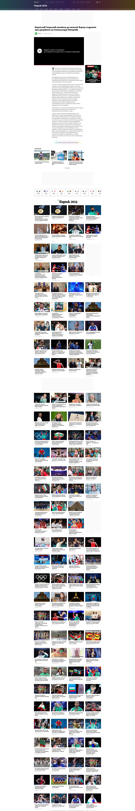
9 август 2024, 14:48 (55, 771)
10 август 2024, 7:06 (38, 699)
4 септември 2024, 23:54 (90, 297)
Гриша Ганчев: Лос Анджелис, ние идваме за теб (92, 443)
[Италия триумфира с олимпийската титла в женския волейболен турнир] (93, 559)
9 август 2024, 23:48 (89, 699)
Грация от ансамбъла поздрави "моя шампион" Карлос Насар (41, 643)
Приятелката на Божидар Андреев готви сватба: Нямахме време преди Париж (75, 661)
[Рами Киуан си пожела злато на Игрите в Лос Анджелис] (42, 471)
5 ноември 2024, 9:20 (72, 239)
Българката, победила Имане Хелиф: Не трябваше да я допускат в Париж (59, 660)
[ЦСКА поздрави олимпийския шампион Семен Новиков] (93, 798)
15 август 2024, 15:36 (72, 426)
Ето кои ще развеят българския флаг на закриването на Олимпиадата (74, 623)
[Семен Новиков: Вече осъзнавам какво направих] (76, 267)
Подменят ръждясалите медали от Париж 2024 (58, 217)
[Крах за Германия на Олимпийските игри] (59, 523)
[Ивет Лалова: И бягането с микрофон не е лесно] (76, 326)
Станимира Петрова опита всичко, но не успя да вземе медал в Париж (76, 163)
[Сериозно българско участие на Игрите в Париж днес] (42, 689)
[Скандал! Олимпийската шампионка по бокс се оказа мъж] (76, 229)
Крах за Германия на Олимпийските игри (57, 530)
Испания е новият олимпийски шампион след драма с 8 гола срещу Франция (75, 732)
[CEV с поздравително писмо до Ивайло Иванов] (93, 326)
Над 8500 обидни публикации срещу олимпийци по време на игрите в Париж (40, 371)
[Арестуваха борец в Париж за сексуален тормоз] (42, 762)
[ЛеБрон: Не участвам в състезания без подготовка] (76, 307)
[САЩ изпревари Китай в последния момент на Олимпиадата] (42, 506)
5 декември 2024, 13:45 (73, 221)
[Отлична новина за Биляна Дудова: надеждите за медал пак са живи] (93, 706)
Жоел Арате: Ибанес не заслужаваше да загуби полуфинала (92, 460)
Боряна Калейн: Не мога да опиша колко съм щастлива (42, 731)
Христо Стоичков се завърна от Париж (91, 478)
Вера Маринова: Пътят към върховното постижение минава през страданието (76, 443)
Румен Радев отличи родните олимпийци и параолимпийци (74, 256)
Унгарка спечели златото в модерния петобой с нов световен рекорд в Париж (42, 586)
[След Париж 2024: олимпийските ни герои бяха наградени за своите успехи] (42, 287)
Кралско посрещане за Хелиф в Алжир (74, 370)
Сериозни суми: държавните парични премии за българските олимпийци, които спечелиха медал (92, 751)
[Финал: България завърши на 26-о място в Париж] (59, 506)
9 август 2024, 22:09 (55, 715)
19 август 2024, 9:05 (55, 372)
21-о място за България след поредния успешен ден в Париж (76, 679)
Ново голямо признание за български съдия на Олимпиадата (75, 806)
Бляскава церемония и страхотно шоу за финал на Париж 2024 (58, 479)
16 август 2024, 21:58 (38, 408)
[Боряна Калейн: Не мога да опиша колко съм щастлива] (42, 724)
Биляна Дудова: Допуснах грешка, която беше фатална (75, 770)
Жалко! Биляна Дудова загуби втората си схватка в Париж (40, 787)
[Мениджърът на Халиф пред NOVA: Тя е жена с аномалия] (93, 229)
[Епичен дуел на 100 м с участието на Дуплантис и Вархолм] (76, 287)
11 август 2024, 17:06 (89, 552)
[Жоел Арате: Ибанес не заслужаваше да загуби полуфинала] (93, 453)
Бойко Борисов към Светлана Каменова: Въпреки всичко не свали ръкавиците (92, 788)
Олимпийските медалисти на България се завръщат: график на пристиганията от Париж (92, 605)
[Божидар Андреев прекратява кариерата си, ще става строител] (93, 210)
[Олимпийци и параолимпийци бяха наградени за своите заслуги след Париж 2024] (42, 267)
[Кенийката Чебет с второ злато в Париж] (76, 635)
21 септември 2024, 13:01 (90, 239)
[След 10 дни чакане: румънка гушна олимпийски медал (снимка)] (42, 398)
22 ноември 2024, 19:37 (90, 220)
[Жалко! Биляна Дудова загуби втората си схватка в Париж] (42, 780)
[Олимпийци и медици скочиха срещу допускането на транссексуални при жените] (59, 267)
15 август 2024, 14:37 (89, 426)
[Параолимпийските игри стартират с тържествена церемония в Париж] (93, 307)
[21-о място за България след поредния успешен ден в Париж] (76, 671)
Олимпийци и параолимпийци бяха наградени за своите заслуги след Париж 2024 (41, 275)
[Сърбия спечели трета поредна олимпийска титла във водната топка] (42, 559)
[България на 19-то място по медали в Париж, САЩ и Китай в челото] (76, 689)
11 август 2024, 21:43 (55, 497)
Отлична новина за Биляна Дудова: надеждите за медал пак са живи (92, 714)
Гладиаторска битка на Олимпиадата (58, 787)
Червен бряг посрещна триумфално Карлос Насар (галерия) (41, 333)
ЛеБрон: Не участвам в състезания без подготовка (75, 315)
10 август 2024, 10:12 (55, 645)
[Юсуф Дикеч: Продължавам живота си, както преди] (93, 616)
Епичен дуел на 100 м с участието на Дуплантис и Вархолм (76, 295)
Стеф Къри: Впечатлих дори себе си (75, 549)
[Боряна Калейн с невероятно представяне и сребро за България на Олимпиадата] (76, 742)
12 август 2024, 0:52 (72, 481)
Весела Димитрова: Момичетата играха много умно (76, 787)
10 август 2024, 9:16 (72, 664)
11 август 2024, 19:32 (55, 515)
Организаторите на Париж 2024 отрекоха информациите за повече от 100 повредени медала (42, 218)
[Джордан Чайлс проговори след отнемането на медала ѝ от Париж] (42, 416)
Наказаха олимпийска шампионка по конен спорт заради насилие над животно (76, 218)
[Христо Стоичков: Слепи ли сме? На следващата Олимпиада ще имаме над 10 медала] (59, 398)
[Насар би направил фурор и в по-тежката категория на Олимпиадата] (42, 435)
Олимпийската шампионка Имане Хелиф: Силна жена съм (41, 660)
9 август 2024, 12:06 (55, 807)
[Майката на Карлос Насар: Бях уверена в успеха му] (59, 671)
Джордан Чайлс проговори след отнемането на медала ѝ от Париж (41, 424)
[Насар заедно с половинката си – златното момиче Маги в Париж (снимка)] (76, 523)
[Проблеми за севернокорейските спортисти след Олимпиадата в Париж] (59, 307)
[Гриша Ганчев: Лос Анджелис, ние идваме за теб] (93, 435)
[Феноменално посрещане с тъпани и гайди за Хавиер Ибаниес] (76, 471)
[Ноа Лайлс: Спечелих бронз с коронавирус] (59, 762)
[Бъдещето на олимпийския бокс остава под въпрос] (59, 616)
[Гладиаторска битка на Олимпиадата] (59, 780)
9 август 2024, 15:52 (55, 752)
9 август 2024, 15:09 (38, 771)
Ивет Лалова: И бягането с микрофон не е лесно (76, 333)
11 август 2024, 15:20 (38, 588)
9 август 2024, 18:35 (72, 735)
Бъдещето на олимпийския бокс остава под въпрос (58, 622)
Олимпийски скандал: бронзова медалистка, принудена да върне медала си (76, 605)
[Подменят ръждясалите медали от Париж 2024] (59, 210)
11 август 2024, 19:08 (38, 533)
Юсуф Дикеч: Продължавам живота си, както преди (93, 622)
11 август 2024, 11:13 (55, 624)
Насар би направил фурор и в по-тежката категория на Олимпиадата (41, 443)
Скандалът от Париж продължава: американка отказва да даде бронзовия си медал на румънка (76, 352)
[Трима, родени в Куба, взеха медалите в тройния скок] (93, 635)
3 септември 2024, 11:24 (56, 318)
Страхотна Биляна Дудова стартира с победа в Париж (42, 806)
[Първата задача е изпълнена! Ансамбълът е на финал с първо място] (93, 762)
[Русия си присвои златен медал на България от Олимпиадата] (59, 435)
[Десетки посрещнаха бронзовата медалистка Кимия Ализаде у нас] (93, 416)
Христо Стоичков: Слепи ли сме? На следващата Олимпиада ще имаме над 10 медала (59, 406)
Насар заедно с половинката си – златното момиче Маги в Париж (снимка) (75, 531)
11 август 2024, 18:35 (72, 535)
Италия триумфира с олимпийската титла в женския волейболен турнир (92, 567)
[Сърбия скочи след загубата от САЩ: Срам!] (59, 798)
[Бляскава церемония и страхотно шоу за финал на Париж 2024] (59, 471)
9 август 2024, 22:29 (38, 716)
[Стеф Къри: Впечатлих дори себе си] (76, 542)
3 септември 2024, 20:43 (39, 316)
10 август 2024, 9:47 (38, 663)
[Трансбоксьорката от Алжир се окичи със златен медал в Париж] (59, 689)
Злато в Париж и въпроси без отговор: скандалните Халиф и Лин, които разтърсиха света (59, 586)
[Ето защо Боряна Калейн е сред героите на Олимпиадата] (93, 689)
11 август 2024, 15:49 (89, 571)
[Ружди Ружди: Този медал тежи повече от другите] (42, 307)
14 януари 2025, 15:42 (55, 219)
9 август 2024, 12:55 (38, 808)
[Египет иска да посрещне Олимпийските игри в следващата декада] (76, 506)
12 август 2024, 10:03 (55, 445)
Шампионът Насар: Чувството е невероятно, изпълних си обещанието (59, 731)
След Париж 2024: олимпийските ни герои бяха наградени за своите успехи (41, 295)
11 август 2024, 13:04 (72, 608)
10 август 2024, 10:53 (89, 624)
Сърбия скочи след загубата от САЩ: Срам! (58, 805)
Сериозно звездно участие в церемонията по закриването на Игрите (59, 750)
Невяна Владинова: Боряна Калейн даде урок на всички (59, 495)
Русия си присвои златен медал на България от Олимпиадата (58, 443)
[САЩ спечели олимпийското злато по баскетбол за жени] (42, 523)
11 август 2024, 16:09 (72, 568)
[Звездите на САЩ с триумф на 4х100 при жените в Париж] (59, 635)
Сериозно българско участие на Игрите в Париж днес (42, 696)
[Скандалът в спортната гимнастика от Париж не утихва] (76, 416)
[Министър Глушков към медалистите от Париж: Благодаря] (93, 653)
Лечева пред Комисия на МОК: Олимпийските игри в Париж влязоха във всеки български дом (42, 237)
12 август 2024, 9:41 (72, 445)
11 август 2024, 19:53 (38, 516)
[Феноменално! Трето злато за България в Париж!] (76, 706)
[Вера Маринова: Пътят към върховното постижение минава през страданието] (76, 435)
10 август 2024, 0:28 (72, 699)
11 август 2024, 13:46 (38, 607)
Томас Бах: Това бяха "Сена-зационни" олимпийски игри (59, 459)
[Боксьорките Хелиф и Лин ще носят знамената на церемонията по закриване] (93, 542)
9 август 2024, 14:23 (72, 772)
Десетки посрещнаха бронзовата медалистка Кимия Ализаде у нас (92, 424)
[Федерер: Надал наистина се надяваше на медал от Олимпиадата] (93, 287)
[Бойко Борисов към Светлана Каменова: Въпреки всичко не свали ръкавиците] (93, 780)
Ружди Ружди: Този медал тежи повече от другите (41, 314)
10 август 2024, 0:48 (55, 699)
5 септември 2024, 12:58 (73, 297)
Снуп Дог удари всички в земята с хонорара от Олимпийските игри (41, 352)
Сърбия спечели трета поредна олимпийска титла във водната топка (42, 567)
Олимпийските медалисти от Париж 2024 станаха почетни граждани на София (41, 256)
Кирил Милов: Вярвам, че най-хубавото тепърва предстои (58, 567)
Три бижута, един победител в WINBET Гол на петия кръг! (93, 80)
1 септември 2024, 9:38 (73, 317)
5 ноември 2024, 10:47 (38, 240)
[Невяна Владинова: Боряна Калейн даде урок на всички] (59, 489)
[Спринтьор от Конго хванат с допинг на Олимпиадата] (42, 597)
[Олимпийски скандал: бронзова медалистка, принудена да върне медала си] (76, 597)
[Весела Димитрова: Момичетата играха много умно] (76, 780)
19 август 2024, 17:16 (89, 354)
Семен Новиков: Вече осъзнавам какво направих (76, 274)
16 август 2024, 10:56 (38, 426)
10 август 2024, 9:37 (55, 663)
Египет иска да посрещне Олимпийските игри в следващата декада (75, 514)
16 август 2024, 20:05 (55, 409)
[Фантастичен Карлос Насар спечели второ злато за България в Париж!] (93, 724)
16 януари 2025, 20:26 (38, 221)
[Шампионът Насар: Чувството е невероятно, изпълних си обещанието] (59, 724)
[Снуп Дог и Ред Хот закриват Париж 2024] (76, 559)
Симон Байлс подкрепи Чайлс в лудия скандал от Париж (75, 496)
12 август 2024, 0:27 (89, 480)
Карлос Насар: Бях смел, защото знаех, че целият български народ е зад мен (41, 679)
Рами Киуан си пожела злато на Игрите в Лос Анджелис (40, 479)
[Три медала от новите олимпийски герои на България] (93, 671)
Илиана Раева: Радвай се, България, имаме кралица (58, 713)
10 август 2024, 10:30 (38, 645)
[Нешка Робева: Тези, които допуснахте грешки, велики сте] (76, 578)
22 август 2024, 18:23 (38, 354)
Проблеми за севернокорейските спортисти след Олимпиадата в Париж (57, 315)
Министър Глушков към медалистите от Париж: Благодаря (92, 660)
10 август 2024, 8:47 (55, 680)
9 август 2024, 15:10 (89, 755)
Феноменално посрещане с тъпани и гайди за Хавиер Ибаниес (75, 479)
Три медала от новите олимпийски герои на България (92, 679)
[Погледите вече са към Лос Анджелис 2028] (42, 542)
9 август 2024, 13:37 (55, 788)
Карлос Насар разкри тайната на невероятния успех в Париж (41, 460)
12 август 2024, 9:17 (89, 445)
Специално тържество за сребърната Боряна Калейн (93, 405)
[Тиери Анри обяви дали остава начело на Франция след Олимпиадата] (93, 344)
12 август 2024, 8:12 (55, 461)
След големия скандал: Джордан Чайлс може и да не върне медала (58, 550)
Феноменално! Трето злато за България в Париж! (76, 713)
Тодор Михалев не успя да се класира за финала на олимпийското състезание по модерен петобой (42, 750)
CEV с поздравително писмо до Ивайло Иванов (93, 333)
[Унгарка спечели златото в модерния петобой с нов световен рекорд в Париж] (42, 578)
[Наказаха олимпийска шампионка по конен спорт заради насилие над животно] (76, 210)
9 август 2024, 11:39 (72, 808)
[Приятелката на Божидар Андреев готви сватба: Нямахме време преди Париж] (76, 653)
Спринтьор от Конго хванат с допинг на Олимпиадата (40, 604)
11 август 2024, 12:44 (89, 608)
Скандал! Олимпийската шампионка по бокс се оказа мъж (76, 236)
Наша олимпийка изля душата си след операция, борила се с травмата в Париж (58, 352)
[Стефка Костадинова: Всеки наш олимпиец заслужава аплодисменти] (93, 489)
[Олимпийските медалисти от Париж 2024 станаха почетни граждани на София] (42, 249)
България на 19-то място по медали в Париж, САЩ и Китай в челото (76, 696)
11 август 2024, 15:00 (55, 589)
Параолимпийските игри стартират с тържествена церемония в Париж (93, 315)
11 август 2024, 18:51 (55, 532)
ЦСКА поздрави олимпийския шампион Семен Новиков (91, 806)
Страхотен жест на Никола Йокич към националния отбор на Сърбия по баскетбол (57, 334)
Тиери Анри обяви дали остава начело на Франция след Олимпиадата (93, 352)
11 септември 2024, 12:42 (39, 298)
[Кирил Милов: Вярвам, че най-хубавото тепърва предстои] (59, 559)
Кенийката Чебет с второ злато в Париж (76, 642)
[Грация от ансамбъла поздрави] (42, 635)
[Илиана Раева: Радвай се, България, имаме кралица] (59, 706)
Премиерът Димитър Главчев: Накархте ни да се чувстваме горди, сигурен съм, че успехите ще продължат (59, 296)
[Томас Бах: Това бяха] (59, 453)
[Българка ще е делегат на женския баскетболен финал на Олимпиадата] (59, 597)
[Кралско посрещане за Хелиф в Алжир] (76, 363)
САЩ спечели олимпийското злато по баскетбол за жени (41, 531)
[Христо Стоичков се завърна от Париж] (93, 471)
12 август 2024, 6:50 (72, 464)
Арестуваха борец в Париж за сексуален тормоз (42, 769)
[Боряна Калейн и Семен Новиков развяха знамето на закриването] (42, 489)
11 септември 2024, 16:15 (73, 276)
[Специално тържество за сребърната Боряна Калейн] (93, 398)
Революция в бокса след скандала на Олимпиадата (58, 370)
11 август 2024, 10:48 (72, 627)
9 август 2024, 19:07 (55, 734)
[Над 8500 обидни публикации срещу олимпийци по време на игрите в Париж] (42, 363)
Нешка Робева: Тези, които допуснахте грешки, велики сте (76, 586)
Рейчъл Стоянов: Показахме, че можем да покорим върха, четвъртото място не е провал (41, 624)
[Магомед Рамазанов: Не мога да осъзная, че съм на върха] (42, 706)
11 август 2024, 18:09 (38, 551)
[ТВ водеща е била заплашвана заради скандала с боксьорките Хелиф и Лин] (59, 416)
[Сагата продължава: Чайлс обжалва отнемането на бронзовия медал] (59, 249)
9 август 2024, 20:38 (89, 716)
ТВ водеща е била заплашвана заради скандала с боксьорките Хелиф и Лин (58, 424)
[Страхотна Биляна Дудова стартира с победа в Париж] (42, 798)
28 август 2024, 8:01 (89, 318)
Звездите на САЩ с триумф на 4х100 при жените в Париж (59, 643)
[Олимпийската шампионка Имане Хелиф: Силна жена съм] (42, 653)
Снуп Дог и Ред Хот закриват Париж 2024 (74, 566)
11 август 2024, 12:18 (38, 628)
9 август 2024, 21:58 (72, 715)
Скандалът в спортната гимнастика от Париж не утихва (75, 424)
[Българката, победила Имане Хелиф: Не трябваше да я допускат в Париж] (59, 653)
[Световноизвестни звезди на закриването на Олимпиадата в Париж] (93, 578)
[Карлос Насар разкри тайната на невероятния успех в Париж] (42, 453)
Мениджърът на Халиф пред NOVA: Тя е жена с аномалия (92, 236)
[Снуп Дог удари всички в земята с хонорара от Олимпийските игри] (42, 344)
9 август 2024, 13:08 (89, 791)
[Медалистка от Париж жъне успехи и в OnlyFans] (76, 398)
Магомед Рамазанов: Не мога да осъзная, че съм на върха (41, 714)
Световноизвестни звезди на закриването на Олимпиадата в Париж (93, 586)
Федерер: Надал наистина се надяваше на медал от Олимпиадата (92, 295)
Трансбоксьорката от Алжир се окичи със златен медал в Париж (58, 696)
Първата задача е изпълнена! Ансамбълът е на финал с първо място (92, 770)
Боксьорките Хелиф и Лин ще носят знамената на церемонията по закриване (93, 550)
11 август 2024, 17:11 (72, 551)
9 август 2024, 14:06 (89, 772)
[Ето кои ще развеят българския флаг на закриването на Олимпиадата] (76, 616)
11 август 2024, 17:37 (55, 552)
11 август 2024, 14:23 (72, 588)
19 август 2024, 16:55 (38, 374)
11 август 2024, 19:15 (72, 516)
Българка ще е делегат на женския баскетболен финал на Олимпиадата (58, 604)
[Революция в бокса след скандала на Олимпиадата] (59, 363)
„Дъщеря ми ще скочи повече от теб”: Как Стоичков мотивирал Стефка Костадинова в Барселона (92, 372)
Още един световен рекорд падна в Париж (42, 162)
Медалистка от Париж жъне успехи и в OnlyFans (75, 405)
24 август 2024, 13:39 (55, 337)
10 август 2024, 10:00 (89, 644)
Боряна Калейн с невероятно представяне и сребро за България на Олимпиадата (76, 750)
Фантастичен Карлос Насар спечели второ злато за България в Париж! (93, 731)
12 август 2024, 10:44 (38, 445)
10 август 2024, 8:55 (89, 663)
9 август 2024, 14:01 (38, 790)
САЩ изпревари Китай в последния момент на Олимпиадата (41, 514)
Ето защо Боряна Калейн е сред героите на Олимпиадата (92, 696)
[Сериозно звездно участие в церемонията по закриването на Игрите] (59, 742)
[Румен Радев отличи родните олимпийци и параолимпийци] (76, 249)
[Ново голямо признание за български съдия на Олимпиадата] (76, 798)
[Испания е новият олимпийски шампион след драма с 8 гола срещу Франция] (76, 724)
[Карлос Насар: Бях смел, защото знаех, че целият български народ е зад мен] (42, 671)
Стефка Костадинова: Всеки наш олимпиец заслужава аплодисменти (92, 496)
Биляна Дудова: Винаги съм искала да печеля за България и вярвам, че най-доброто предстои (76, 460)
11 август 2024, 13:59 (89, 588)
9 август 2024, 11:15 (89, 808)
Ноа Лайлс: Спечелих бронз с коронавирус (58, 769)
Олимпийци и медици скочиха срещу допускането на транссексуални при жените (57, 276)
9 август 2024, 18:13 (89, 734)
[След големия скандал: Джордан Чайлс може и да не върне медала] (59, 542)
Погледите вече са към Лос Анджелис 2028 (42, 549)
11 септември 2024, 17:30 (56, 280)
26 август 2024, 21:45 (38, 336)
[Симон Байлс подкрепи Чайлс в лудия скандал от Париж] (76, 489)
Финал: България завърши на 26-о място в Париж (58, 513)
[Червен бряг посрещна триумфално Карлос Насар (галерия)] (42, 326)
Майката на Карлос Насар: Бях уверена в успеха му (58, 678)
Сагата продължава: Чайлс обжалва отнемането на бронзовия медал (59, 256)
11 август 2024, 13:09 (55, 607)
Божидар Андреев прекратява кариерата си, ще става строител (93, 218)
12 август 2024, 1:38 (38, 481)
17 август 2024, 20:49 (72, 372)
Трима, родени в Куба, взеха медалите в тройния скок (93, 642)
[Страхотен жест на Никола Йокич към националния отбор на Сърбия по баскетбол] (59, 326)
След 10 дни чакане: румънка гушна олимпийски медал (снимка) (41, 405)
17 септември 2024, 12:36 (39, 260)
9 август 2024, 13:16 (72, 790)
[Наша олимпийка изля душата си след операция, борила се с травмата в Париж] (59, 344)
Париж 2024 (40, 5)
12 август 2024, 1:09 (55, 481)
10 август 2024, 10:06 (72, 644)
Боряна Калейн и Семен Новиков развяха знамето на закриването (41, 496)
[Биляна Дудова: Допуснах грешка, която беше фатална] (76, 762)
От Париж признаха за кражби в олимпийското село (58, 163)
